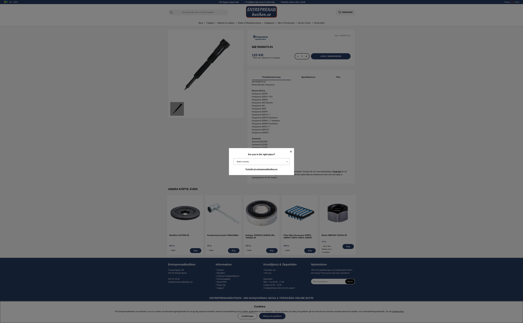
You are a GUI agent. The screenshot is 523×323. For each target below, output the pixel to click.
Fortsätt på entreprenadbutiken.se (261, 169)
